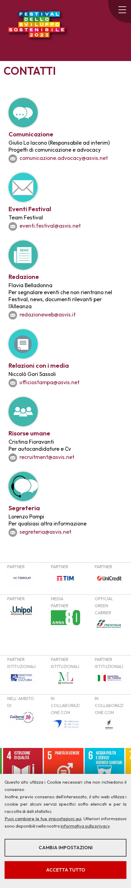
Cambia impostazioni (66, 847)
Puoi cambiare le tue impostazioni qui (43, 818)
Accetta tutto (65, 870)
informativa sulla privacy (85, 826)
